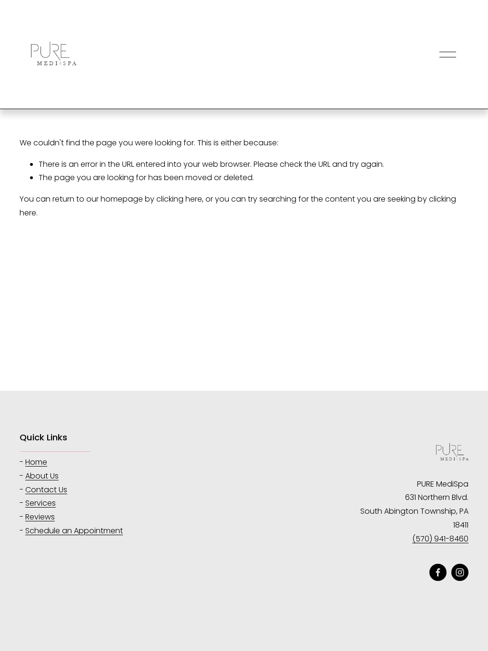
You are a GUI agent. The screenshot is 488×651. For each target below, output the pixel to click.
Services (40, 503)
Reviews (40, 516)
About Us (42, 475)
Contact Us (46, 489)
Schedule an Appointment (74, 530)
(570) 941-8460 (440, 538)
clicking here (179, 198)
